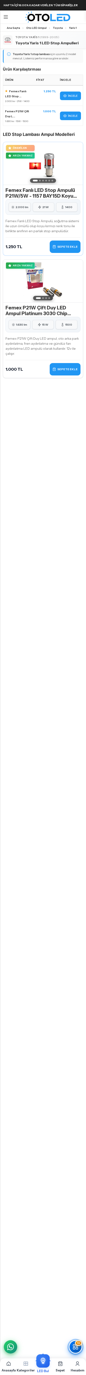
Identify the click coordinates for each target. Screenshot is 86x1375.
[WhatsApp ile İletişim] (10, 1347)
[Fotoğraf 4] (46, 180)
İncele (73, 95)
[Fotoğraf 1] (35, 180)
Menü (6, 17)
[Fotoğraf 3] (43, 180)
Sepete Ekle (67, 246)
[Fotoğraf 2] (40, 180)
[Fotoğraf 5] (49, 180)
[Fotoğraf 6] (52, 180)
